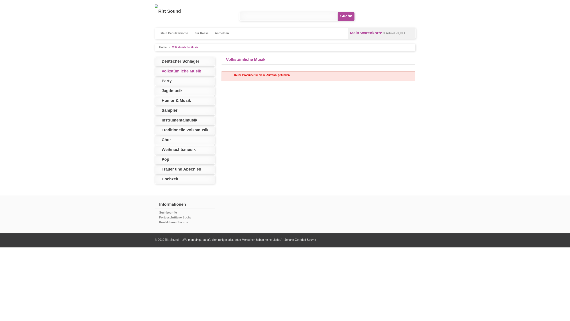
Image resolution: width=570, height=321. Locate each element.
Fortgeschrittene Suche (175, 217)
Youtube (392, 16)
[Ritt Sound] (168, 11)
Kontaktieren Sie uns (173, 222)
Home (163, 47)
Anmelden (222, 33)
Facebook (374, 16)
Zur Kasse (201, 33)
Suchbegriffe (168, 212)
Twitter (410, 16)
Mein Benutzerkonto (174, 33)
